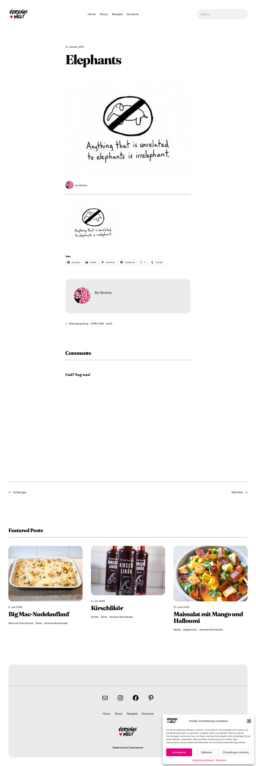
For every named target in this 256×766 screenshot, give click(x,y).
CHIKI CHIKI (97, 323)
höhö (109, 323)
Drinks (95, 616)
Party (104, 616)
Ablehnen (206, 752)
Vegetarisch (190, 629)
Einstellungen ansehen (236, 752)
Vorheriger (19, 492)
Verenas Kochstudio (56, 623)
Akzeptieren (179, 752)
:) (66, 323)
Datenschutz (120, 747)
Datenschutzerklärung (203, 760)
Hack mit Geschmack (20, 623)
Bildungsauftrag (78, 323)
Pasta (38, 623)
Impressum (221, 760)
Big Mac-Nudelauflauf (38, 614)
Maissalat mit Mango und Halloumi (208, 617)
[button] (249, 721)
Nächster (237, 492)
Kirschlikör (107, 608)
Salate (177, 629)
